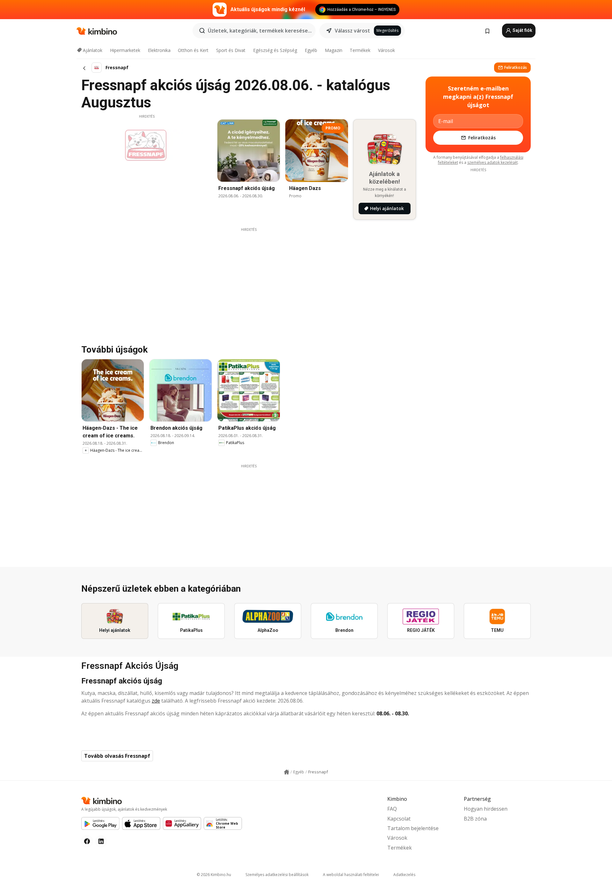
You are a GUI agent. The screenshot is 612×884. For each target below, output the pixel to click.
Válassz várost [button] (352, 30)
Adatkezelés (404, 874)
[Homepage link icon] (286, 772)
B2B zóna (475, 818)
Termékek (360, 50)
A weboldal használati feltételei (351, 874)
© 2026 (214, 874)
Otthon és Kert (193, 50)
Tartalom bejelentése (413, 828)
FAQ (392, 808)
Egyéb (311, 50)
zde (156, 700)
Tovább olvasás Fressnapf (117, 755)
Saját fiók (522, 30)
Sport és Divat (230, 50)
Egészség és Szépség (275, 50)
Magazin (333, 50)
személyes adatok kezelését (492, 162)
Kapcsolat (399, 818)
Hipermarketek (125, 50)
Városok (386, 50)
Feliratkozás (515, 67)
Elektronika (159, 50)
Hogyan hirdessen (485, 808)
